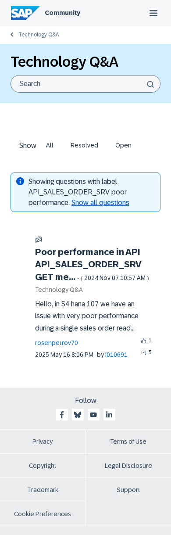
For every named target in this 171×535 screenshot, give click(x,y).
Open (123, 145)
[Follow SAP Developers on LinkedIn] (109, 414)
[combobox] (85, 84)
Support (128, 489)
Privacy (42, 441)
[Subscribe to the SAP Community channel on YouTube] (93, 414)
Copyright (43, 465)
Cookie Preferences (42, 513)
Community (62, 12)
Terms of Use (128, 441)
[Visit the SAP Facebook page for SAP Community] (61, 414)
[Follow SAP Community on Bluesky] (77, 414)
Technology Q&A (38, 35)
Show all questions (100, 202)
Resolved (84, 145)
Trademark (42, 489)
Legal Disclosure (128, 465)
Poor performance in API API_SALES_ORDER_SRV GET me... (92, 264)
